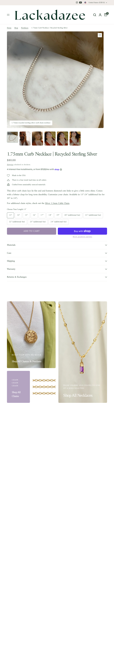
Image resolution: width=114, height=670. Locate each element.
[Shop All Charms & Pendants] (31, 334)
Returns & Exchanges (17, 277)
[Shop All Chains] (18, 387)
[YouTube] (80, 2)
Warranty (11, 269)
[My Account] (100, 14)
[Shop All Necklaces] (82, 352)
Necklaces (24, 27)
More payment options (82, 237)
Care (9, 253)
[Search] (94, 14)
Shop (16, 27)
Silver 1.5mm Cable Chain (57, 203)
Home (9, 27)
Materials (11, 245)
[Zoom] (100, 35)
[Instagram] (77, 2)
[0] (105, 14)
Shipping (10, 164)
